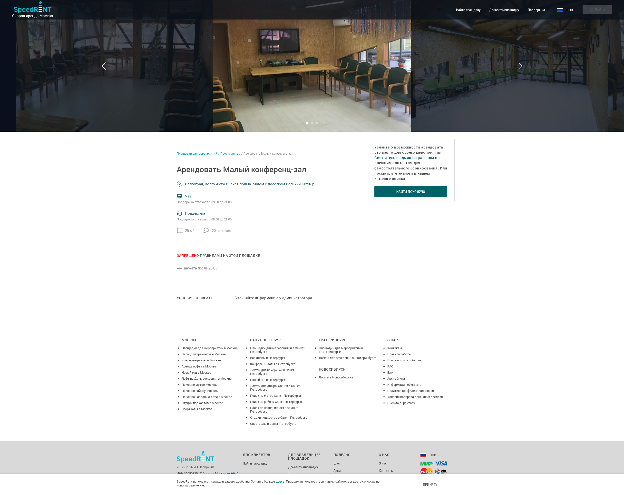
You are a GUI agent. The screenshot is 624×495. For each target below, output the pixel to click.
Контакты (394, 348)
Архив (337, 471)
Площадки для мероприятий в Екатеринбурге (341, 350)
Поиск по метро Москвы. (200, 384)
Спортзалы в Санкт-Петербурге (273, 423)
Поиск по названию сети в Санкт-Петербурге (274, 410)
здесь (280, 481)
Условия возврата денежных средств (415, 397)
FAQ (390, 366)
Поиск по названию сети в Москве (207, 397)
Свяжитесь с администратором (404, 157)
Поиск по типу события (404, 360)
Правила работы (399, 354)
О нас (383, 463)
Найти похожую (410, 191)
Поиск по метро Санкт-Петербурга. (276, 395)
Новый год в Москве (196, 372)
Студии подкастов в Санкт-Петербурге (278, 417)
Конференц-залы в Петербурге (272, 364)
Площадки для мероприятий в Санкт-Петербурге (277, 350)
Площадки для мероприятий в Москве (210, 348)
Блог (390, 372)
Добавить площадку (504, 10)
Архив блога (396, 378)
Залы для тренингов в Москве (204, 354)
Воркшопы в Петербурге (268, 358)
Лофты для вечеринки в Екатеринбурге (347, 358)
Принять (430, 484)
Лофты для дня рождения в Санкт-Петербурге (275, 388)
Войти (600, 9)
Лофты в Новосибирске (336, 377)
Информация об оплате (404, 384)
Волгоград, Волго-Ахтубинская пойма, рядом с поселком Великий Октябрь (250, 183)
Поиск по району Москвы (200, 390)
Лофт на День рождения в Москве (207, 378)
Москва (46, 15)
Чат (188, 196)
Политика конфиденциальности (410, 390)
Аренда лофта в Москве (199, 366)
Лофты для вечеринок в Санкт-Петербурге (272, 372)
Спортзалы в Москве (197, 409)
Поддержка (536, 10)
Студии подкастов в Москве (202, 403)
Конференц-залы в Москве (201, 360)
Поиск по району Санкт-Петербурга (276, 401)
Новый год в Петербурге (268, 379)
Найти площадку (468, 10)
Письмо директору (401, 403)
